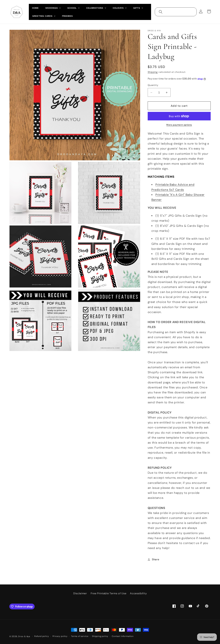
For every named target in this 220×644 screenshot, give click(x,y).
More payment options (179, 124)
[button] (161, 12)
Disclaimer (80, 593)
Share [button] (155, 559)
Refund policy (41, 636)
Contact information (122, 636)
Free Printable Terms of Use (108, 593)
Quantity (153, 85)
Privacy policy (60, 636)
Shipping (153, 72)
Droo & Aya (24, 636)
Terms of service (79, 636)
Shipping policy (100, 636)
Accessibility (138, 593)
